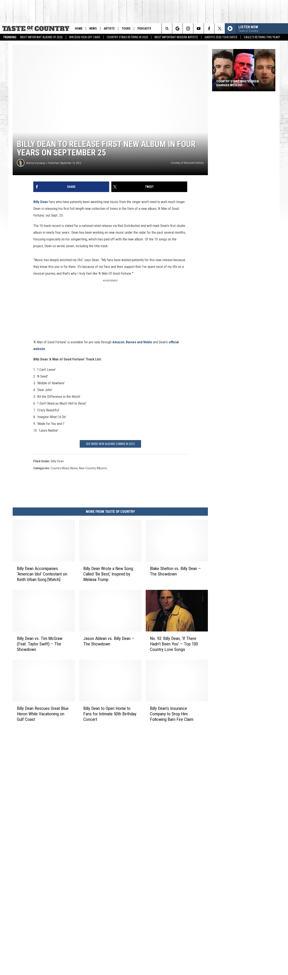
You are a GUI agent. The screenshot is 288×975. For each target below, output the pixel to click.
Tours (126, 28)
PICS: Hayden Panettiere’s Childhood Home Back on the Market (238, 83)
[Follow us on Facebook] (209, 28)
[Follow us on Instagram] (188, 28)
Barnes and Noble (139, 342)
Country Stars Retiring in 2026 (127, 37)
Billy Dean (40, 202)
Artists (109, 28)
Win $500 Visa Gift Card (84, 37)
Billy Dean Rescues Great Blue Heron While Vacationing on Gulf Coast (43, 714)
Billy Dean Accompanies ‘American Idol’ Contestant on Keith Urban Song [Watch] (42, 574)
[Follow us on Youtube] (198, 28)
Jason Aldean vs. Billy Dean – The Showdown (108, 641)
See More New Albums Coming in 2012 (110, 444)
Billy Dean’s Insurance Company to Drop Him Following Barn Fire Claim (171, 714)
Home (78, 28)
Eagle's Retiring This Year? (262, 37)
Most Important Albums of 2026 (41, 37)
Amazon (118, 342)
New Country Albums (93, 468)
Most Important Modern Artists (176, 37)
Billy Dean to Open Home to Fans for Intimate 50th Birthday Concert (109, 714)
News (93, 28)
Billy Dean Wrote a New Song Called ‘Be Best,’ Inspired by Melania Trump (108, 574)
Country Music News (64, 468)
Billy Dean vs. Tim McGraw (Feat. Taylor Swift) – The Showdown (39, 644)
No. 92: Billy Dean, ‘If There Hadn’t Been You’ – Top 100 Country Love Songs (174, 644)
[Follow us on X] (219, 28)
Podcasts (144, 28)
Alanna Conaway (35, 163)
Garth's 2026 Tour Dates (221, 37)
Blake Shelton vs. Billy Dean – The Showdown (175, 571)
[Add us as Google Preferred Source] (177, 28)
